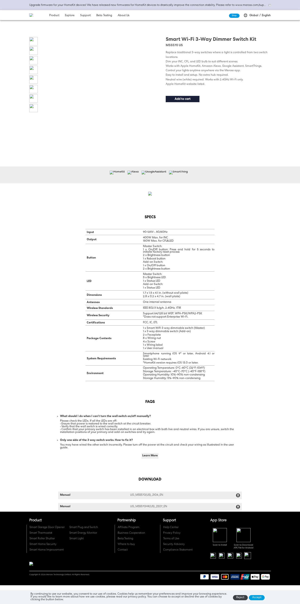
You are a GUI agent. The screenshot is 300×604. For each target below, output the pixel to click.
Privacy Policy (171, 533)
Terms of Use (171, 538)
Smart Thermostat (41, 533)
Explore (70, 15)
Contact (123, 550)
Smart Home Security (43, 544)
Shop (234, 16)
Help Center (171, 527)
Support (85, 15)
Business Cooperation (131, 533)
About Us (123, 15)
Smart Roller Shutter (42, 538)
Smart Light (76, 538)
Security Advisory (174, 544)
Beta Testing (104, 15)
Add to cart (183, 99)
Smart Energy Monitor (83, 533)
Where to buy (126, 544)
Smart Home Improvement (47, 550)
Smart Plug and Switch (83, 527)
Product (54, 15)
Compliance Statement (178, 550)
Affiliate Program (128, 527)
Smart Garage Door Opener (47, 527)
